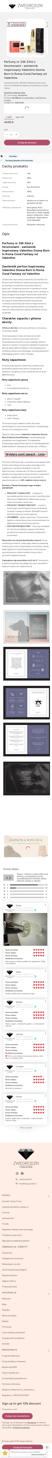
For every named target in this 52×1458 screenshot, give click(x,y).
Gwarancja (7, 1252)
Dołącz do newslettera (17, 1416)
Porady (5, 1224)
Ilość (6, 130)
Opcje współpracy (10, 1372)
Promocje (6, 1327)
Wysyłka (6, 1310)
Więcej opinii (26, 1128)
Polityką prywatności (21, 1427)
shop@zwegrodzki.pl (27, 1184)
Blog (4, 1304)
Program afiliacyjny (11, 1355)
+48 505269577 (25, 1179)
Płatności (6, 1298)
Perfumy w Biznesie (11, 1384)
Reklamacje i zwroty (11, 1264)
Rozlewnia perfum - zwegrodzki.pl (1, 156)
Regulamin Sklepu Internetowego (17, 1229)
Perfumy (13, 156)
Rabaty (5, 1321)
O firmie (5, 1212)
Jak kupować (8, 1218)
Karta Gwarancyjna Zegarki (14, 1269)
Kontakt (5, 1343)
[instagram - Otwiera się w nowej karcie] (17, 1173)
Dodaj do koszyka (27, 142)
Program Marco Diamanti (14, 1361)
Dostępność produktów (13, 1338)
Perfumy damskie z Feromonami (19, 161)
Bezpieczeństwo (9, 1275)
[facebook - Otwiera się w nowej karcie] (22, 1173)
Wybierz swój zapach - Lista (25, 454)
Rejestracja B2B (9, 1367)
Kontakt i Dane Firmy (12, 1201)
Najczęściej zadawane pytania (15, 1240)
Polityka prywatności (12, 1235)
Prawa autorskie (9, 1286)
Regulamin (31, 1422)
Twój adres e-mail (9, 1409)
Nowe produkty (9, 1315)
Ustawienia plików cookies (14, 1207)
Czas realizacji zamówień (13, 1332)
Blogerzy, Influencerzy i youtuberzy (18, 1389)
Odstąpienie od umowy (12, 1258)
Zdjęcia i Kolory (9, 1281)
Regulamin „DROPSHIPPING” (15, 1395)
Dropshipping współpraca (14, 1378)
